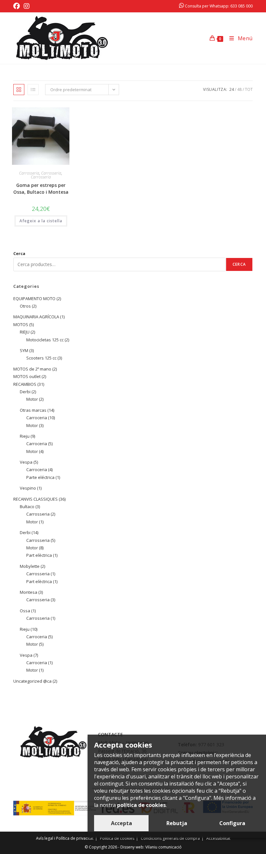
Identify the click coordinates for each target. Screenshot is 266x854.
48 (239, 89)
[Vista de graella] (18, 89)
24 (231, 89)
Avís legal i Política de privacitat (64, 838)
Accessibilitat (218, 838)
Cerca (19, 253)
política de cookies (141, 805)
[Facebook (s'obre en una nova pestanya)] (17, 6)
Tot (249, 89)
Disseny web (131, 847)
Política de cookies (117, 838)
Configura (232, 823)
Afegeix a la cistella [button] (40, 221)
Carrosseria (29, 173)
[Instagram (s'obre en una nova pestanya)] (26, 6)
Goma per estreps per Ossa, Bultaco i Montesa (40, 188)
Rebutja (176, 823)
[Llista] (33, 89)
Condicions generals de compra (170, 838)
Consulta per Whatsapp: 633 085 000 (218, 6)
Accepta (121, 823)
